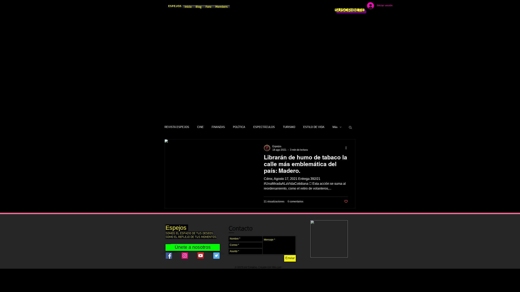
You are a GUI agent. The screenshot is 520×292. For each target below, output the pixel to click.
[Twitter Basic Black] (350, 6)
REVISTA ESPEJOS (177, 127)
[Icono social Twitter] (216, 255)
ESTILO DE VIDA (313, 127)
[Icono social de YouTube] (200, 255)
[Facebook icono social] (169, 255)
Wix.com (276, 267)
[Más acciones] (347, 147)
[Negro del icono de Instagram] (344, 6)
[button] (350, 128)
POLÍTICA (239, 127)
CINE (200, 127)
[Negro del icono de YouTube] (356, 6)
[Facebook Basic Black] (338, 6)
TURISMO (289, 127)
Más (335, 127)
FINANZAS (218, 127)
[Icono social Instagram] (185, 255)
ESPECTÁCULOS (264, 127)
